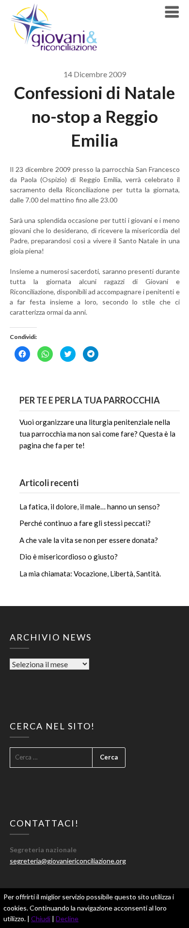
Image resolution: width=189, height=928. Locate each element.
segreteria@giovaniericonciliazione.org (68, 861)
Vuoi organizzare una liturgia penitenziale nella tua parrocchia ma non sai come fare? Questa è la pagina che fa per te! (97, 434)
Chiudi (40, 918)
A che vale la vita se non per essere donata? (88, 540)
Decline (67, 918)
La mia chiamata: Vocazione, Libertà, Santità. (90, 573)
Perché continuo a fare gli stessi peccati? (85, 523)
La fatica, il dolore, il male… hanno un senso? (89, 506)
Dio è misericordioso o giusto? (68, 556)
